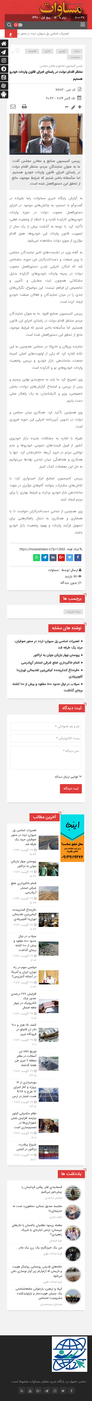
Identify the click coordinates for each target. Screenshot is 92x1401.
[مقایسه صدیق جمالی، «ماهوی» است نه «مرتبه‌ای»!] (46, 1212)
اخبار (47, 51)
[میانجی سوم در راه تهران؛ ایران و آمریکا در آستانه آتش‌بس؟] (34, 977)
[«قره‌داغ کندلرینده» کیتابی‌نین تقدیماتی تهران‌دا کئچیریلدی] (34, 920)
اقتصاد (32, 51)
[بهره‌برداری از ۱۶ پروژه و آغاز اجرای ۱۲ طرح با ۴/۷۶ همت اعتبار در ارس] (34, 1094)
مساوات (53, 570)
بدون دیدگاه (68, 582)
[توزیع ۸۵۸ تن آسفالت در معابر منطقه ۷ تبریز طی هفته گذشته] (34, 1063)
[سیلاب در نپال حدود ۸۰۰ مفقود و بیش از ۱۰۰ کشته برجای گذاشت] (34, 948)
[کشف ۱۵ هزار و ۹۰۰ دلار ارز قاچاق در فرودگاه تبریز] (34, 1035)
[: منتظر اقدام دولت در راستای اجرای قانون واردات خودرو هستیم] (13, 107)
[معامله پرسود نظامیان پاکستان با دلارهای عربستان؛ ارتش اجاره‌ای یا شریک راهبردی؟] (46, 1233)
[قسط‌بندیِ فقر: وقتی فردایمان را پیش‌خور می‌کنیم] (46, 1193)
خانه (76, 51)
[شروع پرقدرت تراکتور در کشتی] (34, 1151)
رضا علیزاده (73, 611)
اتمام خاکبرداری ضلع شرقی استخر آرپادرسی (50, 663)
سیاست (74, 57)
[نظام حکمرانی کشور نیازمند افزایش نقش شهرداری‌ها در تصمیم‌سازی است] (34, 1125)
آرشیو (62, 51)
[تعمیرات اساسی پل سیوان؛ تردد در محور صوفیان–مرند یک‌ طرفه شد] (34, 842)
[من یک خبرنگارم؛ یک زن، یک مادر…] (46, 1253)
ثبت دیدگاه (70, 789)
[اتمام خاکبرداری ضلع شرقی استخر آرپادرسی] (34, 893)
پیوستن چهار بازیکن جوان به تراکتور (56, 655)
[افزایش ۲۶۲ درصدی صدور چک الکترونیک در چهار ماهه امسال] (34, 1006)
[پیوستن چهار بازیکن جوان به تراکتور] (34, 869)
